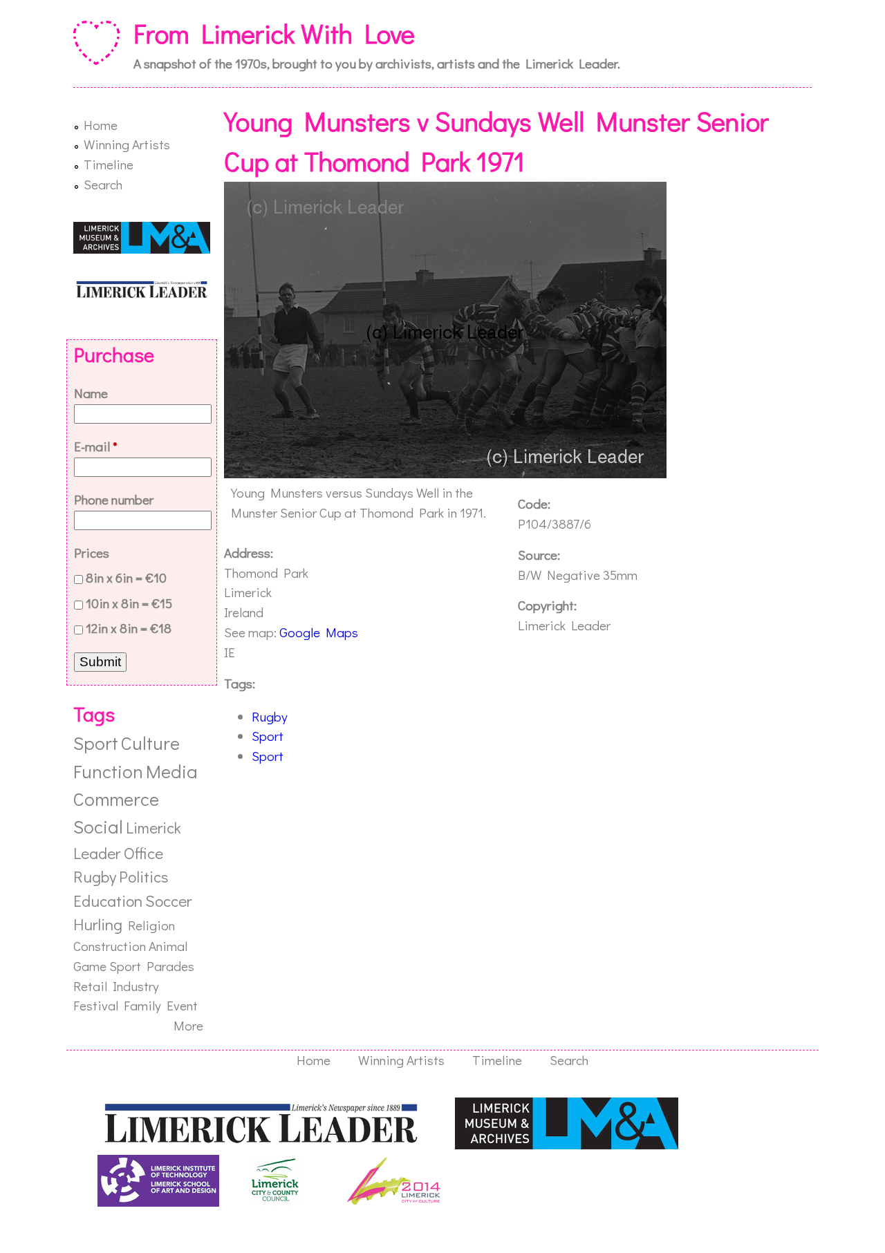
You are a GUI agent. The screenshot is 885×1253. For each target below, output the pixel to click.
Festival (95, 1005)
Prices (91, 552)
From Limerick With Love (274, 33)
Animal (168, 945)
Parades (170, 965)
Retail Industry (116, 986)
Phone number (113, 499)
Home (101, 124)
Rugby (270, 716)
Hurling (97, 924)
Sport (267, 735)
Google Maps (318, 632)
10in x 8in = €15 (129, 603)
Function (108, 771)
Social (98, 826)
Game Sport (107, 965)
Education (107, 900)
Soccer (168, 900)
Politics (143, 876)
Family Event (161, 1005)
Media (172, 771)
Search (103, 184)
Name (91, 393)
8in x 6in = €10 (126, 577)
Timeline (108, 164)
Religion (151, 925)
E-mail (96, 446)
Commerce (116, 798)
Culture (150, 743)
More (188, 1025)
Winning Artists (127, 144)
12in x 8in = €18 (128, 628)
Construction (109, 945)
